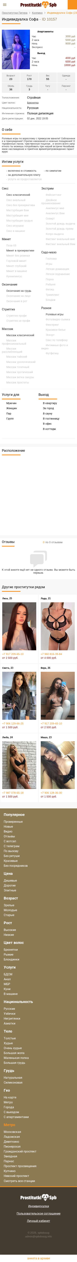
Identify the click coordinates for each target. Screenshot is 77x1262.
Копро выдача (55, 233)
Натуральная (13, 1077)
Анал (7, 979)
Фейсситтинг (53, 194)
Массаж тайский (16, 356)
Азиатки (9, 1023)
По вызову (11, 851)
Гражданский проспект (20, 1151)
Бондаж (51, 299)
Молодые (10, 910)
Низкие (9, 934)
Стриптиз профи (16, 315)
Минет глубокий (16, 265)
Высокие (10, 929)
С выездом (11, 1112)
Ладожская (12, 1136)
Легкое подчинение (58, 274)
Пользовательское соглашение (38, 1213)
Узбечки (9, 1013)
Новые (8, 826)
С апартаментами (16, 1117)
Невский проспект (16, 1175)
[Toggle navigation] (4, 4)
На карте (10, 1097)
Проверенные (13, 821)
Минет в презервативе (20, 250)
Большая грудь (14, 1062)
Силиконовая (13, 1082)
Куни (7, 989)
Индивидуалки (38, 1206)
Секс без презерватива (20, 205)
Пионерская (12, 1146)
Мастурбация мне (17, 215)
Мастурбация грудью (19, 220)
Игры (49, 263)
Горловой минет (16, 260)
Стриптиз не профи (18, 320)
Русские (9, 1008)
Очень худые (13, 1048)
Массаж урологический (21, 361)
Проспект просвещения (20, 1166)
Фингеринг (52, 324)
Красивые (11, 860)
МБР (7, 984)
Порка (50, 279)
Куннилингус (14, 276)
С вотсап (10, 841)
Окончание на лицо (18, 295)
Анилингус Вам (55, 213)
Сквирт (50, 218)
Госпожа (51, 258)
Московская (12, 1131)
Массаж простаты (17, 382)
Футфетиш (52, 353)
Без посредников (16, 865)
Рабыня (51, 284)
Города (9, 1107)
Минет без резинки (18, 255)
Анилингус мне (55, 208)
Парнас (9, 1161)
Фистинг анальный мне (60, 239)
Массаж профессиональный (14, 342)
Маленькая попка (16, 1057)
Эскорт (50, 334)
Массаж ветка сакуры (20, 377)
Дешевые (10, 880)
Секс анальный (15, 200)
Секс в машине (15, 230)
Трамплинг (52, 294)
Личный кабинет (38, 1220)
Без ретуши (12, 856)
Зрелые (9, 905)
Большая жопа (14, 1053)
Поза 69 (11, 245)
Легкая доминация (57, 268)
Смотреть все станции (19, 1181)
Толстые (10, 1038)
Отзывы (9, 836)
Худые (8, 1043)
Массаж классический (20, 335)
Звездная (10, 1156)
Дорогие (10, 885)
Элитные (10, 890)
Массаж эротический (19, 372)
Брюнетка (32, 102)
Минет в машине (16, 271)
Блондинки (11, 959)
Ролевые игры (55, 314)
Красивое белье (55, 329)
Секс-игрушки (15, 225)
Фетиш (50, 289)
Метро (8, 1102)
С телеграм (11, 846)
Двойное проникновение (50, 202)
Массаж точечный (17, 367)
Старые (9, 915)
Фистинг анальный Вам (60, 244)
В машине (11, 993)
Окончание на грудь (18, 290)
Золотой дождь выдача (60, 223)
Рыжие (8, 954)
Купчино (10, 1171)
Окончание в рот (16, 301)
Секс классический (18, 194)
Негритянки (12, 1018)
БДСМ (8, 974)
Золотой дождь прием (59, 228)
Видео (8, 831)
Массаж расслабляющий (12, 350)
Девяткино (11, 1141)
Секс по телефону (57, 340)
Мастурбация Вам (17, 210)
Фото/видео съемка (58, 319)
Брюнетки (11, 949)
